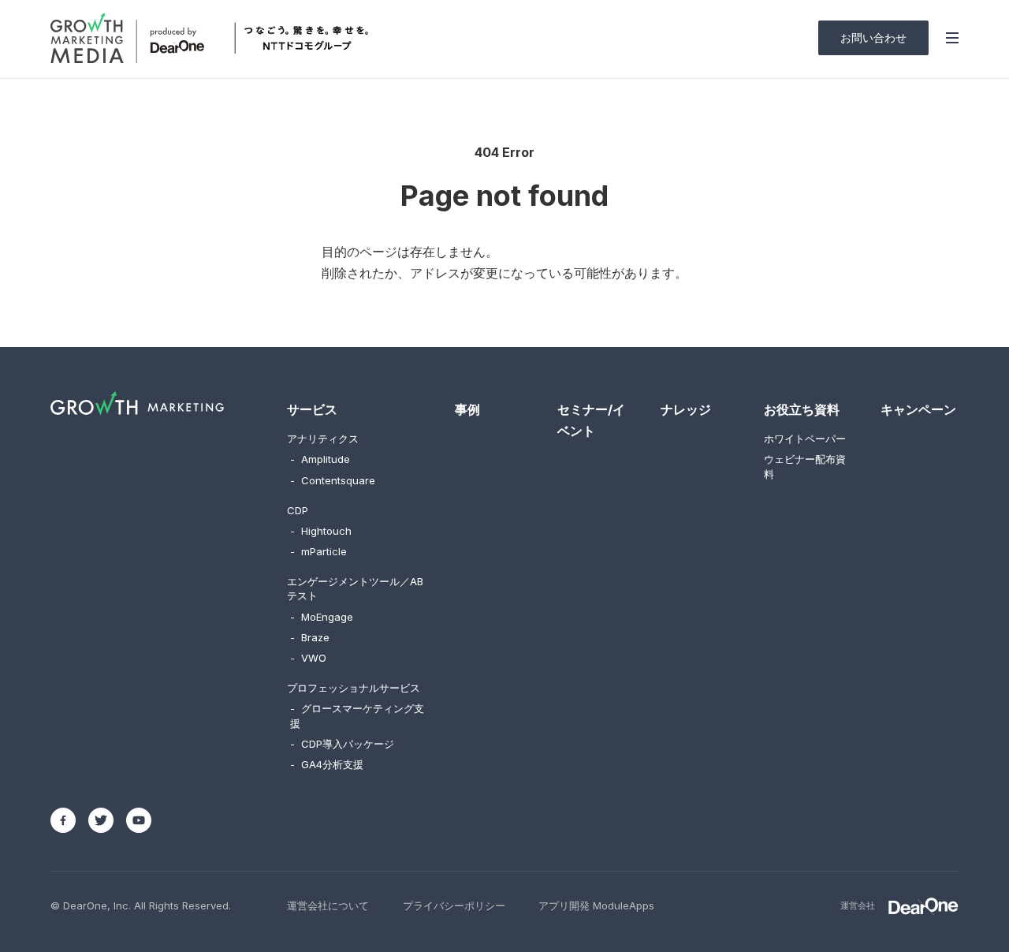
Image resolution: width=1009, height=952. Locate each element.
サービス (312, 409)
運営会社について (328, 905)
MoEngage (321, 616)
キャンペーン (918, 409)
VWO (308, 657)
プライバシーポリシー (454, 905)
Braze (310, 637)
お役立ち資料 (802, 409)
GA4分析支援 (326, 764)
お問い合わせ (873, 37)
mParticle (318, 551)
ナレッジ (686, 409)
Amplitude (320, 459)
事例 (467, 409)
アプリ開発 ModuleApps (596, 905)
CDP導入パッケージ (342, 743)
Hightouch (321, 531)
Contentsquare (332, 480)
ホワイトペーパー (805, 438)
